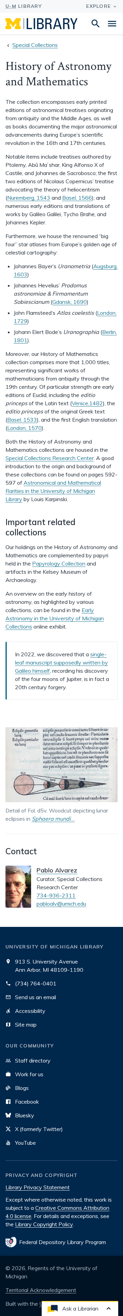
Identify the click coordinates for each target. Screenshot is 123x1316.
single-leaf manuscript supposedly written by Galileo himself (61, 662)
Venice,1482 (87, 403)
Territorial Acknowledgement (40, 1290)
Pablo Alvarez (57, 870)
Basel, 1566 (77, 197)
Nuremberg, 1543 (28, 197)
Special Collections (35, 44)
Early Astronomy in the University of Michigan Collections (54, 618)
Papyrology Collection (58, 563)
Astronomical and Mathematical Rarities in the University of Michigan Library (53, 490)
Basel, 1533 (22, 419)
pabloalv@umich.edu (61, 903)
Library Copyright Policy (44, 1224)
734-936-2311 (56, 895)
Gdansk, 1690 (69, 301)
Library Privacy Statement (37, 1187)
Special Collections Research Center (49, 458)
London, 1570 (24, 427)
